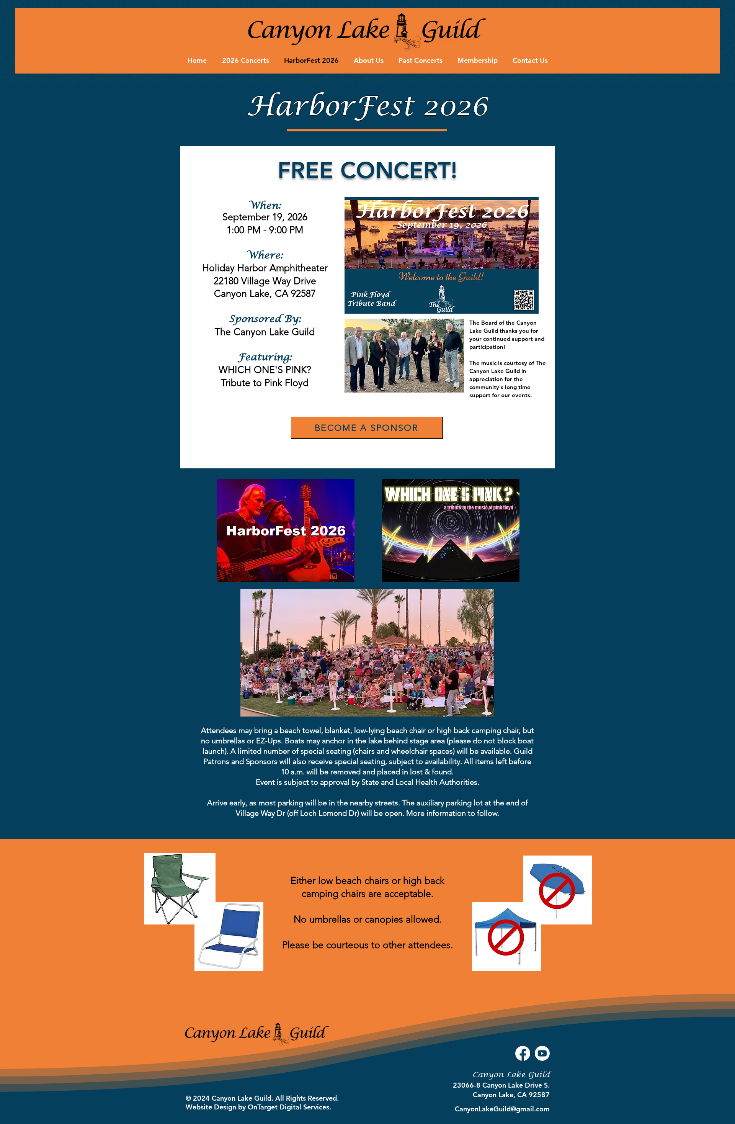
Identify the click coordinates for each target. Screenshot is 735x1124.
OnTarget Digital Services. (289, 1107)
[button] (367, 428)
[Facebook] (522, 1053)
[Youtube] (542, 1053)
